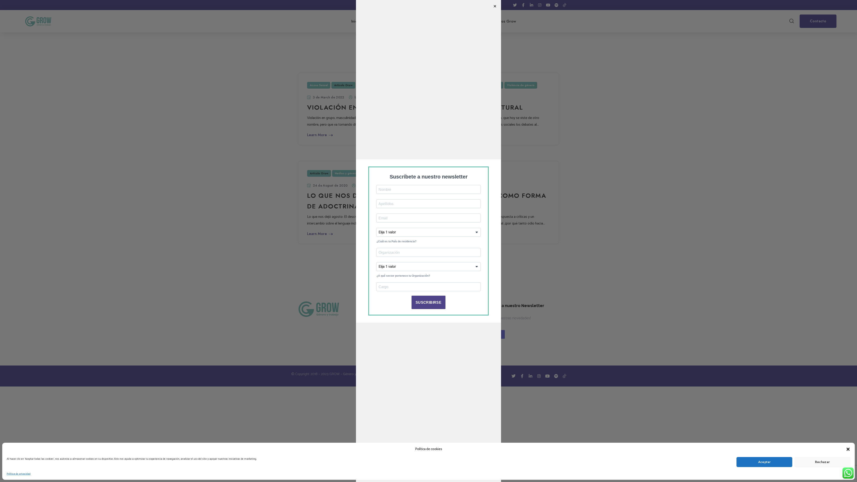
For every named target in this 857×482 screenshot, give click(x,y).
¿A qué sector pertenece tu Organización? (403, 275)
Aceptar (764, 461)
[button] (848, 449)
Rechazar (822, 461)
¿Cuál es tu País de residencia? (396, 241)
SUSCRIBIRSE (428, 302)
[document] (428, 241)
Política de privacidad (19, 474)
